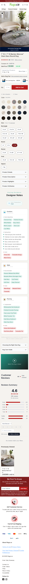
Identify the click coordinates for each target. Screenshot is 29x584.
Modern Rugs (23, 9)
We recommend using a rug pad (19, 76)
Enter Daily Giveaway (8, 560)
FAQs (3, 568)
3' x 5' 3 (12, 129)
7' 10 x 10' (20, 133)
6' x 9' (12, 133)
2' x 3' (4, 129)
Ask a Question (6, 94)
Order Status (6, 566)
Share (16, 94)
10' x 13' (12, 138)
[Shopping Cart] (27, 5)
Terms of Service (21, 494)
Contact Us (5, 564)
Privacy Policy (4, 493)
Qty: (2, 87)
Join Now (23, 488)
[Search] (4, 5)
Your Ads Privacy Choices (10, 550)
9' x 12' (4, 138)
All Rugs (4, 9)
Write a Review (15, 434)
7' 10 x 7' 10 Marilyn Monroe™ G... (7, 470)
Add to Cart (20, 87)
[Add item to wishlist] (12, 450)
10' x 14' (20, 138)
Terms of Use (6, 547)
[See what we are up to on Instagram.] (6, 579)
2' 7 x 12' (19, 152)
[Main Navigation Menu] (2, 5)
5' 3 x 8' (5, 133)
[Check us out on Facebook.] (3, 579)
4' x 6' (19, 129)
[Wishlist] (25, 5)
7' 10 (14, 145)
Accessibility (5, 573)
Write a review (18, 59)
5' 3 (9, 145)
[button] (14, 13)
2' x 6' (4, 152)
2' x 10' (11, 152)
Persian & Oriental (12, 9)
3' (3, 145)
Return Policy (6, 571)
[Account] (23, 5)
